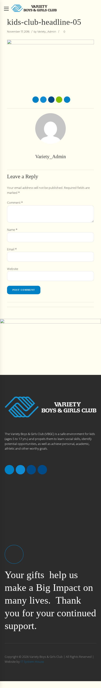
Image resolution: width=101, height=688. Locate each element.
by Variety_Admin (45, 31)
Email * (12, 249)
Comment (15, 202)
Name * (12, 230)
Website (12, 269)
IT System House (32, 661)
